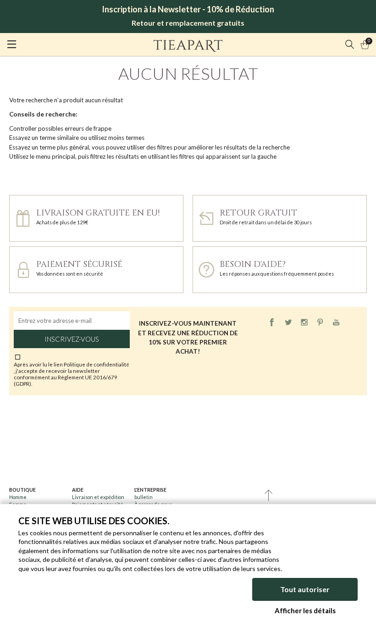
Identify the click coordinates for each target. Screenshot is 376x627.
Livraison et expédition (98, 497)
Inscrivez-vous (71, 339)
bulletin (143, 497)
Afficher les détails (305, 610)
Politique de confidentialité (96, 364)
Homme (18, 497)
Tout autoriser (305, 589)
